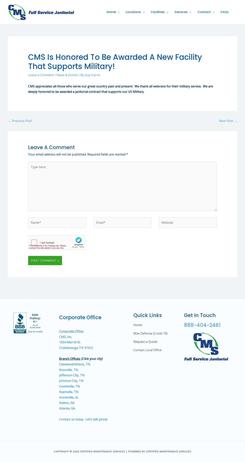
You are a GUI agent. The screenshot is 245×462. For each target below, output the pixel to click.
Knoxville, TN (68, 370)
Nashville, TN (68, 392)
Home (111, 12)
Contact (204, 12)
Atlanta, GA (67, 408)
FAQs (225, 12)
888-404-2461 (202, 325)
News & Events (67, 75)
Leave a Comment (41, 75)
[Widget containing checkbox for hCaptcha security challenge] (57, 242)
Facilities (158, 12)
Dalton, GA (66, 403)
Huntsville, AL (69, 397)
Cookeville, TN (69, 386)
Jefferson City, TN (72, 375)
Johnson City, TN (71, 381)
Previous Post (20, 121)
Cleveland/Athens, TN (74, 364)
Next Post (228, 121)
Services (181, 12)
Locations (133, 12)
